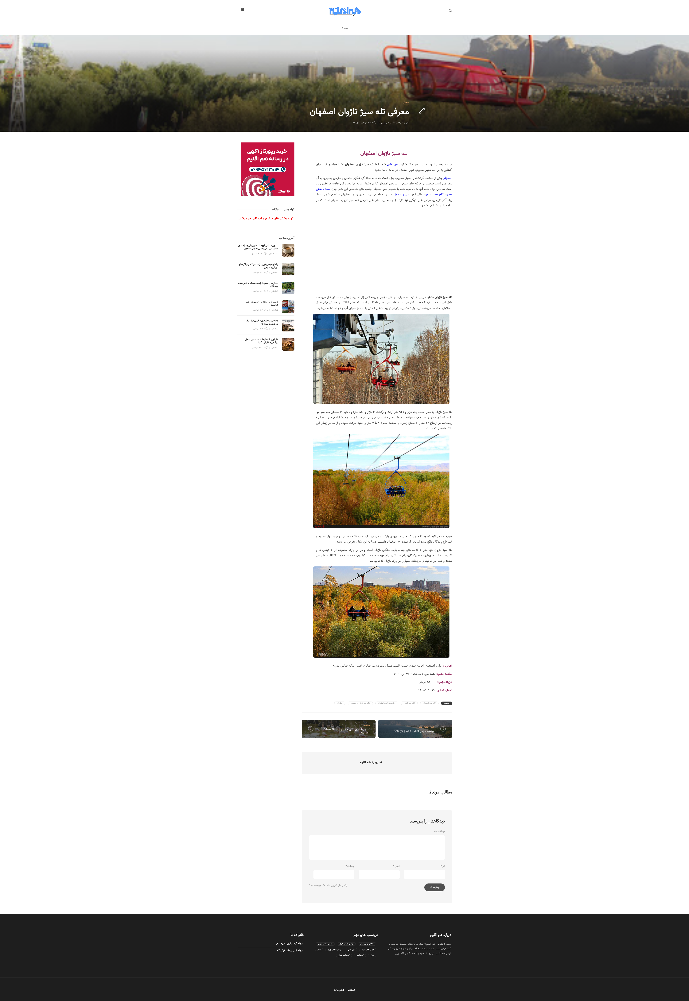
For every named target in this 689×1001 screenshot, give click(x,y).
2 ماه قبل (274, 272)
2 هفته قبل (273, 253)
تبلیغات (351, 990)
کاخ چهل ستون (434, 194)
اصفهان (406, 102)
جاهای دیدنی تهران (367, 943)
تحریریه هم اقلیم (402, 122)
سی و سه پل (401, 194)
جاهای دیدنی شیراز (346, 943)
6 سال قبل (390, 122)
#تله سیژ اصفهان (429, 703)
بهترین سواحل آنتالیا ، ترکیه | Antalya (414, 731)
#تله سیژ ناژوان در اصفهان (360, 703)
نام (443, 866)
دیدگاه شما (439, 831)
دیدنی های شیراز (368, 949)
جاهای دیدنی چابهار (325, 943)
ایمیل (396, 866)
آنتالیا (426, 727)
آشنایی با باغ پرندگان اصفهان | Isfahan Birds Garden (346, 731)
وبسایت (350, 866)
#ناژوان (339, 703)
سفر (319, 949)
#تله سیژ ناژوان (409, 703)
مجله (346, 28)
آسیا (432, 727)
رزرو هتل (351, 949)
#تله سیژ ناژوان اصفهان (386, 703)
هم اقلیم (392, 164)
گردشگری (360, 955)
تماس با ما (339, 990)
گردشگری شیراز (344, 955)
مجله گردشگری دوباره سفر (289, 943)
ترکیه (420, 727)
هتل (372, 955)
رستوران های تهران (334, 949)
